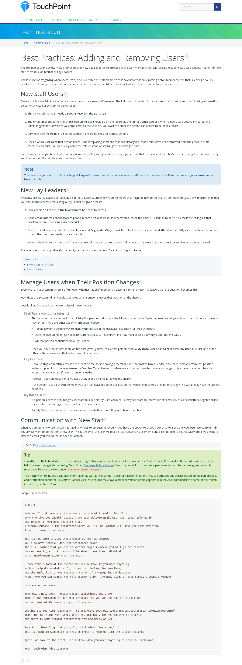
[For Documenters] (28, 660)
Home (25, 43)
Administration (42, 43)
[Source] (22, 660)
